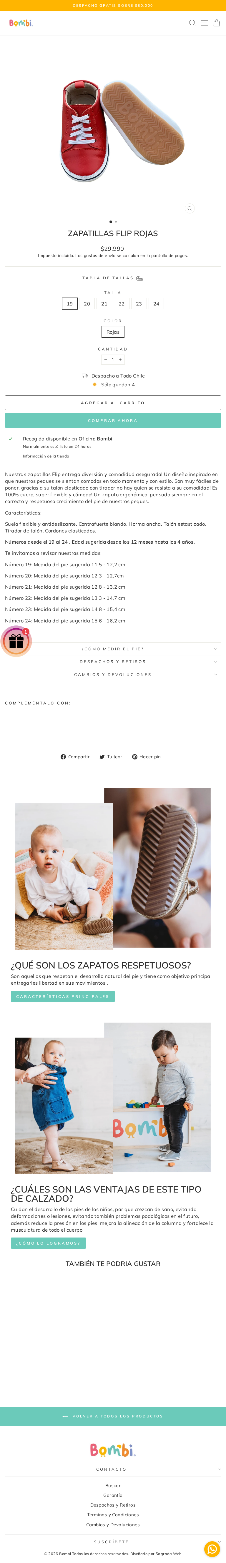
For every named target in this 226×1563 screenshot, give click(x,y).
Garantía (112, 1495)
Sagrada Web (169, 1553)
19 (70, 303)
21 (104, 303)
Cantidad (113, 349)
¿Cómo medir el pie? (113, 649)
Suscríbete (111, 1541)
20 (87, 303)
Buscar (113, 1485)
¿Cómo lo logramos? (48, 1243)
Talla (113, 292)
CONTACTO (111, 1469)
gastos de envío (99, 255)
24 (156, 303)
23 (139, 303)
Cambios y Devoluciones (113, 674)
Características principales (62, 996)
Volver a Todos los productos (117, 1416)
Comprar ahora (113, 420)
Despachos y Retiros (113, 661)
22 (122, 303)
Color (113, 320)
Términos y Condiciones (113, 1514)
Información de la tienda (46, 456)
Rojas (113, 332)
